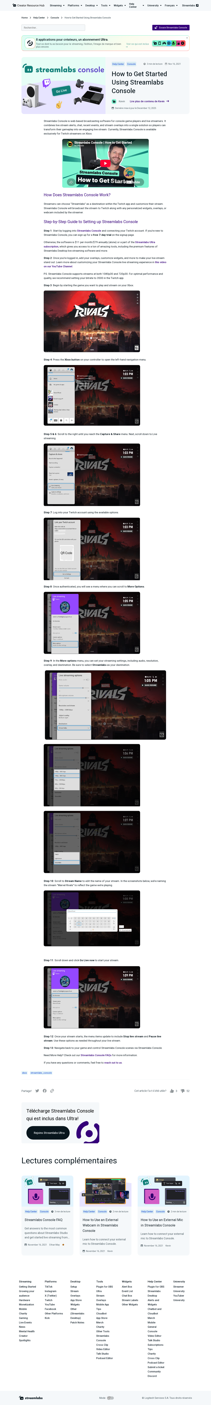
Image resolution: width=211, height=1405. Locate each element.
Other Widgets (130, 1304)
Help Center (39, 17)
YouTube (50, 1304)
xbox (24, 1073)
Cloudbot (101, 1313)
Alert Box (127, 1286)
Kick (47, 1318)
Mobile (23, 1309)
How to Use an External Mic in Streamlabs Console (162, 1222)
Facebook (50, 1309)
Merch (99, 1322)
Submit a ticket (156, 1367)
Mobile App (102, 1304)
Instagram (50, 1291)
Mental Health (27, 1331)
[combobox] (53, 28)
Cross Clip (102, 1344)
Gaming (23, 1318)
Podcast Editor (104, 1358)
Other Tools (103, 1331)
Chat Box (127, 1295)
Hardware (24, 1300)
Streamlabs (188, 5)
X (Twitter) (51, 1295)
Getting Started (27, 1286)
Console (55, 17)
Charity (23, 1313)
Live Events (25, 1322)
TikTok (48, 1286)
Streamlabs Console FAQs (96, 1055)
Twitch (48, 1300)
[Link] (52, 1091)
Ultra (99, 1291)
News (22, 1326)
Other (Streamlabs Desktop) (77, 1314)
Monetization (26, 1304)
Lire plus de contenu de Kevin (147, 101)
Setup (73, 1286)
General (152, 1326)
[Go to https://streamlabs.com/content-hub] (28, 5)
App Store (76, 1300)
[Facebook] (44, 1091)
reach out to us (113, 1062)
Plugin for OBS (104, 1286)
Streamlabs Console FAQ (43, 1220)
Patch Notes (77, 1322)
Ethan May (54, 1245)
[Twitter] (37, 1091)
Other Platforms (54, 1313)
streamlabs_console (41, 1073)
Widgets (75, 1304)
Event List (127, 1291)
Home (24, 17)
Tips (98, 1309)
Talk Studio (102, 1353)
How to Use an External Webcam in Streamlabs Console (100, 1225)
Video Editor (103, 1349)
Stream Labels (130, 1300)
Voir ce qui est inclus (137, 44)
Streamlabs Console (89, 230)
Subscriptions (155, 1344)
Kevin (110, 1251)
